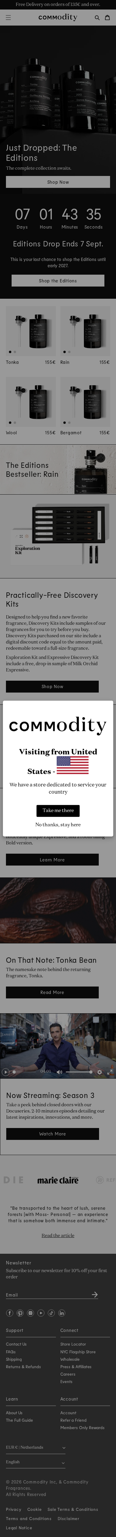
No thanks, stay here (58, 825)
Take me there (58, 810)
